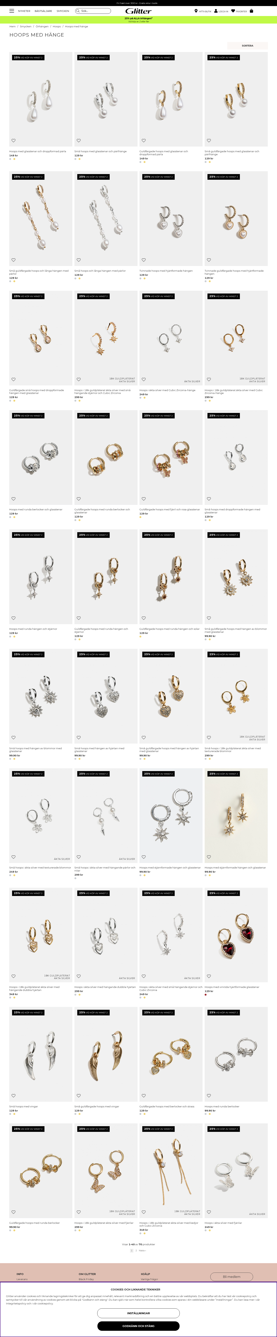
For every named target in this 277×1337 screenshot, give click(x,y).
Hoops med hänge (76, 26)
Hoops (57, 26)
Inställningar (138, 1313)
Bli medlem (231, 1277)
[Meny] (12, 11)
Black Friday (86, 1279)
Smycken (25, 26)
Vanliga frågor (149, 1279)
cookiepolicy (45, 1303)
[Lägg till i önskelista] (13, 140)
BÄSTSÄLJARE (43, 10)
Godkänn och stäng (138, 1326)
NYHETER (24, 10)
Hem (12, 26)
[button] (222, 11)
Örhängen (42, 26)
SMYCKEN (63, 10)
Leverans (22, 1279)
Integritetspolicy (16, 1303)
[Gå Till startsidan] (138, 11)
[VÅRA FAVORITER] (248, 46)
